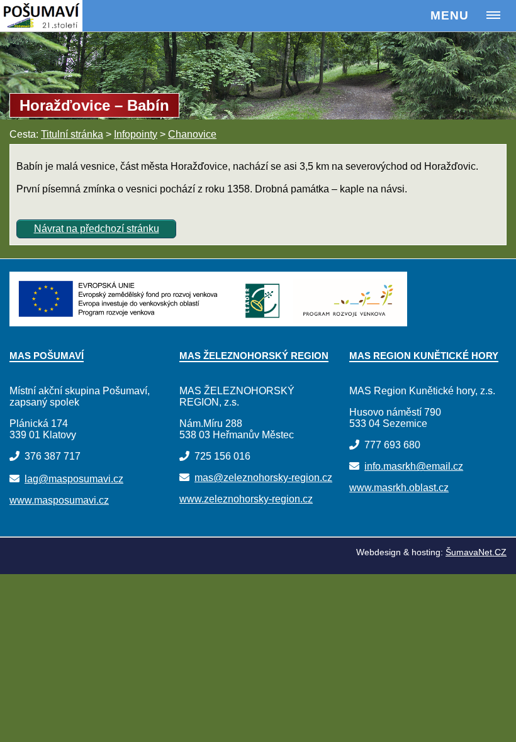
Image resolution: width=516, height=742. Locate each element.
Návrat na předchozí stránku (96, 228)
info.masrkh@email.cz (413, 466)
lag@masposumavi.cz (74, 478)
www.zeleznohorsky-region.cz (246, 499)
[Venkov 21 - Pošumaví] (57, 15)
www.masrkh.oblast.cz (399, 487)
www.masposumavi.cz (59, 500)
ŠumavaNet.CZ (476, 552)
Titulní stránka (72, 134)
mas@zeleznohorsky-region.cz (263, 477)
